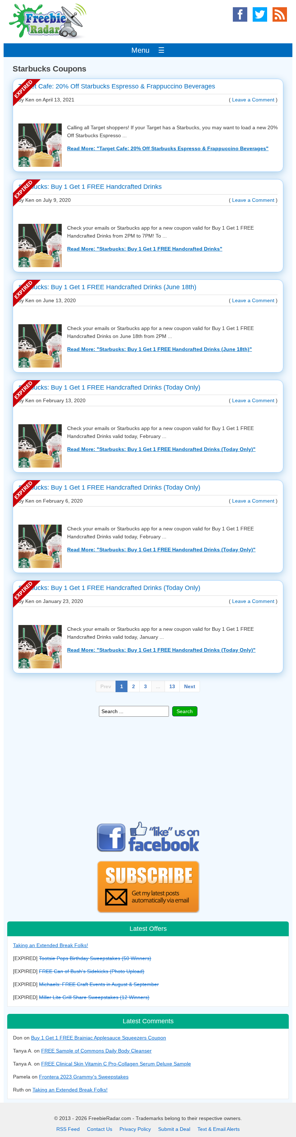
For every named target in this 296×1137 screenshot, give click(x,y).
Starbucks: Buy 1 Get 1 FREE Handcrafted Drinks (90, 186)
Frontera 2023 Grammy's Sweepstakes (84, 1077)
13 (172, 686)
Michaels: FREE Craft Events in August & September (99, 984)
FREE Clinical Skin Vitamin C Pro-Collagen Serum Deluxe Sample (116, 1064)
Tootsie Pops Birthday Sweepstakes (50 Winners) (95, 958)
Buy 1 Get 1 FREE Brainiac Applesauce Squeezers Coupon (98, 1038)
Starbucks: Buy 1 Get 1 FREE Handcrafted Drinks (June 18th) (107, 287)
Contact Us (99, 1129)
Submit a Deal (174, 1129)
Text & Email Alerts (218, 1129)
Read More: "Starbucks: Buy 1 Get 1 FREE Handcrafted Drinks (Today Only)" (161, 449)
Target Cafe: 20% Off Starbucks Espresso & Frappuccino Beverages (116, 86)
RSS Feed (68, 1129)
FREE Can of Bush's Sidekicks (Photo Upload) (91, 971)
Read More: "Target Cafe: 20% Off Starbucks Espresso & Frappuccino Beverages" (168, 148)
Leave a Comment (253, 100)
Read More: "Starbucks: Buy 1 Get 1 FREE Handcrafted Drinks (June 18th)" (159, 349)
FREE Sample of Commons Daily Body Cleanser (96, 1051)
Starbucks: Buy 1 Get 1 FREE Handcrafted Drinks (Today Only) (109, 387)
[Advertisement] (148, 769)
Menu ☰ (148, 50)
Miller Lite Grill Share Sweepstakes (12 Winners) (94, 997)
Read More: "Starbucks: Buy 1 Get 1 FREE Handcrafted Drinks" (144, 249)
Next (189, 686)
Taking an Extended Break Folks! (50, 945)
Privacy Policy (135, 1129)
